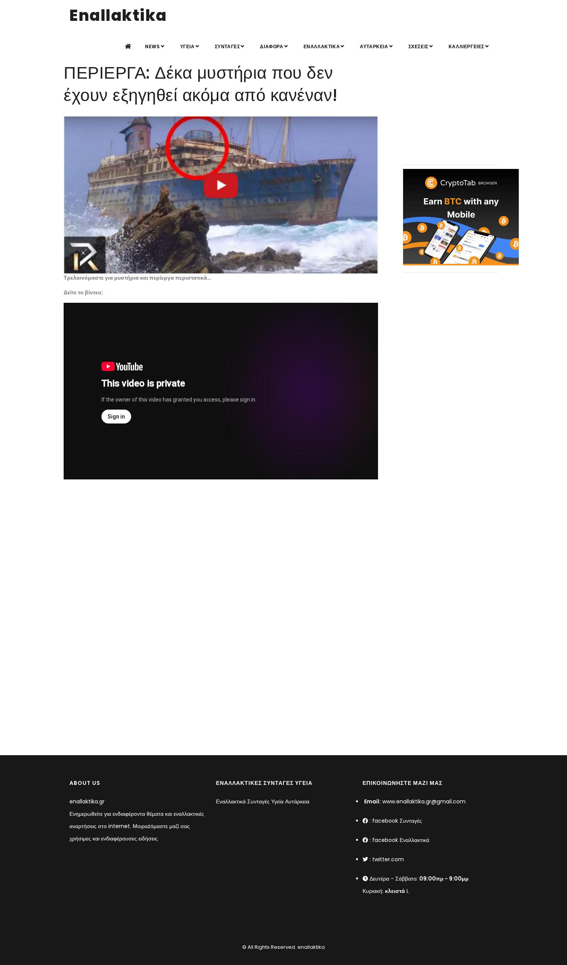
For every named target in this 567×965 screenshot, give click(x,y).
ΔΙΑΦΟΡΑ (271, 46)
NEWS (152, 46)
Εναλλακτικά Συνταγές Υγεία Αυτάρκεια (262, 801)
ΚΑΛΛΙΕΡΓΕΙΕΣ (466, 46)
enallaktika (310, 947)
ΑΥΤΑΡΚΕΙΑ (374, 46)
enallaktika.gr (87, 801)
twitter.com (388, 859)
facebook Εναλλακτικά (400, 840)
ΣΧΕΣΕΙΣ (418, 46)
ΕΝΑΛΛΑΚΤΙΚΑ (322, 46)
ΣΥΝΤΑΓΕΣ (227, 46)
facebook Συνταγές (397, 821)
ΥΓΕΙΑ (187, 46)
